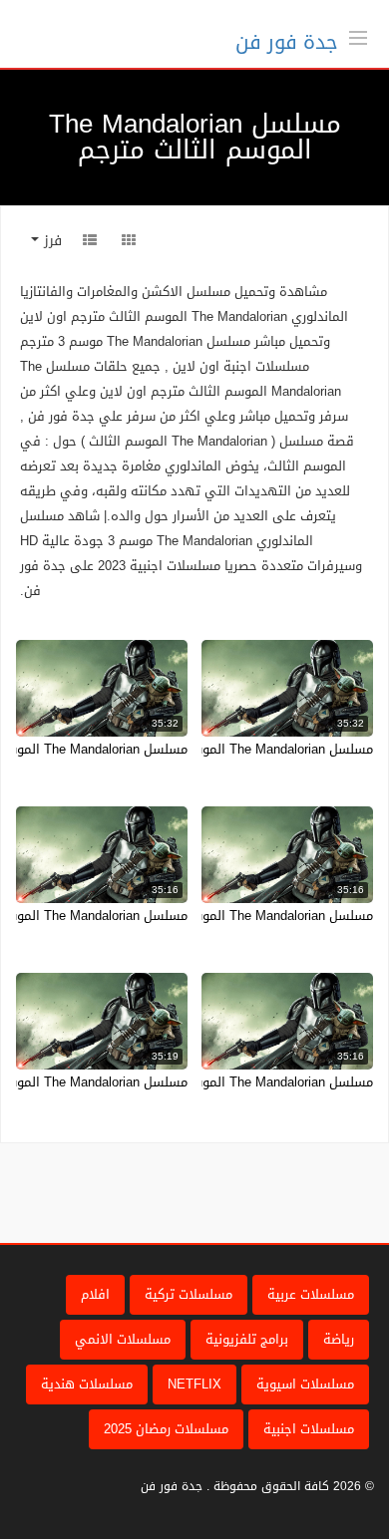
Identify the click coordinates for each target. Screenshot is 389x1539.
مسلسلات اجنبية (308, 1428)
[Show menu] (358, 36)
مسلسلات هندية (87, 1384)
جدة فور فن (286, 42)
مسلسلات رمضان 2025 (166, 1428)
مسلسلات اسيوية (305, 1384)
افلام (95, 1294)
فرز (50, 240)
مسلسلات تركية (188, 1294)
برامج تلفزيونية (246, 1339)
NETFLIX (194, 1384)
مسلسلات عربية (310, 1294)
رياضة (338, 1339)
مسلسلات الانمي (123, 1339)
